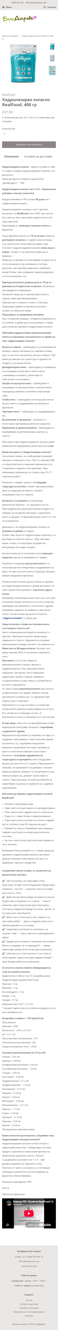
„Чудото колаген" (12, 618)
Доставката (30, 117)
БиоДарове (40, 1324)
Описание (11, 156)
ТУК (22, 183)
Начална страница (10, 36)
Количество (8, 128)
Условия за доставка (38, 156)
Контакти (29, 1315)
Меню (8, 7)
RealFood (8, 95)
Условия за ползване (29, 1308)
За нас (29, 1300)
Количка (51, 7)
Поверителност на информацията (29, 1311)
